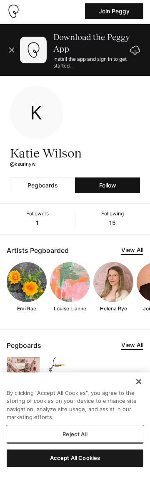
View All (132, 249)
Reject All (74, 434)
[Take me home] (13, 11)
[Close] (139, 381)
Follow (107, 185)
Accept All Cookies (75, 458)
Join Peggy (114, 11)
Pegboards (43, 185)
